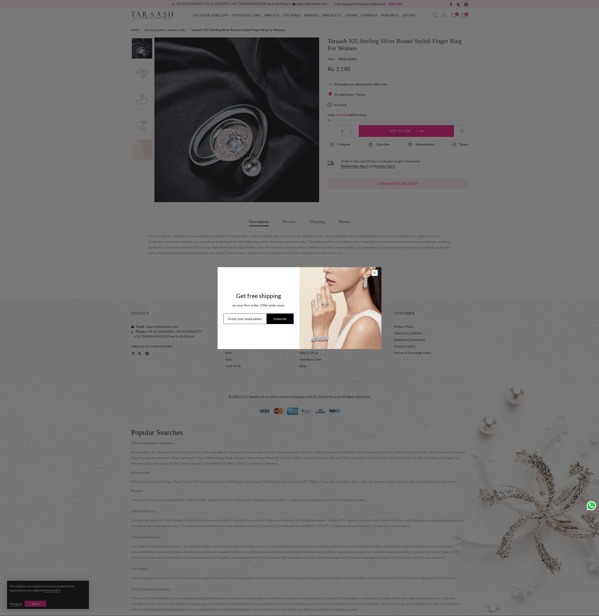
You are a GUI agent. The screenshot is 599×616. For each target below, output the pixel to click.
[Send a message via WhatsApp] (591, 505)
